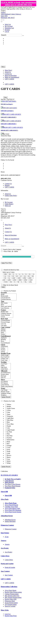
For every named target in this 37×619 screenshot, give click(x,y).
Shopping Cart (9, 28)
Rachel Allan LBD (10, 599)
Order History (9, 204)
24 (25, 276)
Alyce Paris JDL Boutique (13, 510)
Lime (8, 412)
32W (31, 280)
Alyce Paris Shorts (10, 590)
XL (26, 282)
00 (10, 274)
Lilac (8, 428)
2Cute (6, 537)
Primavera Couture (10, 529)
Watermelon (10, 440)
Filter (5, 97)
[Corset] (7, 317)
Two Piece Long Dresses (12, 484)
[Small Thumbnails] (1, 94)
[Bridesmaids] (8, 296)
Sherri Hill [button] (4, 491)
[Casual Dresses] (8, 298)
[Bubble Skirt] (7, 312)
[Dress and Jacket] (6, 306)
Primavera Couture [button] (7, 525)
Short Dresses (9, 482)
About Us (8, 194)
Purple (9, 426)
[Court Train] (5, 360)
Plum (8, 441)
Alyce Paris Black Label (12, 508)
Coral (8, 447)
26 (29, 276)
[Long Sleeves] (7, 385)
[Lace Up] (6, 324)
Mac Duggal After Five (12, 596)
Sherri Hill (8, 495)
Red (8, 443)
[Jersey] (4, 351)
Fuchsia (9, 438)
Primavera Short (10, 601)
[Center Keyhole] (7, 315)
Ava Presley (8, 552)
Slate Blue (10, 420)
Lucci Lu (7, 614)
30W (25, 280)
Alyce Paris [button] (4, 499)
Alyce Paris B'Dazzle (11, 505)
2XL (30, 282)
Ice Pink (9, 432)
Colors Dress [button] (5, 556)
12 (33, 274)
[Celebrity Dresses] (7, 313)
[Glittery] (3, 329)
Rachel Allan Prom (11, 616)
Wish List (8, 24)
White (9, 463)
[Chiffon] (4, 348)
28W (20, 280)
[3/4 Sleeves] (7, 383)
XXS (6, 282)
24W (9, 280)
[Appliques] (5, 338)
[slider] (32, 256)
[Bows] (5, 341)
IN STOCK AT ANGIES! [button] (9, 475)
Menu (3, 67)
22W (3, 280)
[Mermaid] (5, 376)
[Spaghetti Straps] (6, 393)
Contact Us (8, 183)
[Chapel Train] (5, 358)
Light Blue (10, 418)
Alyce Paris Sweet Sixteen (13, 512)
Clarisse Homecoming (12, 594)
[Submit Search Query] (23, 246)
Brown (9, 455)
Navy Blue (10, 424)
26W (14, 280)
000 (5, 274)
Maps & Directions (11, 235)
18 (13, 276)
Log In (7, 31)
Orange (9, 445)
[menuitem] (20, 24)
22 (21, 276)
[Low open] (6, 325)
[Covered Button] (6, 320)
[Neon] (3, 332)
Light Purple (11, 430)
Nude (8, 451)
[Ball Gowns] (6, 303)
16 (9, 276)
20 (17, 276)
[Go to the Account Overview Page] (1, 21)
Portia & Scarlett (10, 567)
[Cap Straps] (6, 390)
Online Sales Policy (11, 195)
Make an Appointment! (12, 239)
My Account (9, 26)
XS (11, 282)
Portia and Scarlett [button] (7, 563)
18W (24, 278)
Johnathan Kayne (10, 519)
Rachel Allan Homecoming (13, 592)
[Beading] (5, 339)
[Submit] (23, 35)
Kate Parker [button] (5, 533)
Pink (8, 434)
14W (13, 278)
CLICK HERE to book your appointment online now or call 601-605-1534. (18, 3)
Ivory (8, 449)
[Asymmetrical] (5, 357)
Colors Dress (9, 560)
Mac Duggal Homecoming (13, 597)
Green (9, 410)
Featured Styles (10, 488)
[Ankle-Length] (5, 355)
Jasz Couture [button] (5, 571)
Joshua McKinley (10, 521)
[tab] (18, 475)
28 (33, 276)
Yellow (9, 404)
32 (9, 278)
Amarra (7, 544)
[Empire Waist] (5, 374)
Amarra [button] (3, 540)
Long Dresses (9, 481)
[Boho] (6, 305)
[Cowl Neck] (6, 364)
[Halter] (6, 366)
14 (5, 276)
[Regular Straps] (6, 392)
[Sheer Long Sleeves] (7, 386)
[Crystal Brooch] (5, 343)
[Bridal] (8, 294)
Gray (8, 459)
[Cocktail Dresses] (8, 299)
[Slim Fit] (5, 378)
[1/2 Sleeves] (7, 381)
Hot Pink (9, 436)
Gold (8, 453)
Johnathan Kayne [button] (7, 516)
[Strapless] (6, 395)
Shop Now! (8, 224)
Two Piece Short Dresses (12, 486)
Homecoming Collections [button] (9, 586)
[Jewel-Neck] (6, 369)
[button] (8, 70)
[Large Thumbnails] (3, 94)
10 (29, 274)
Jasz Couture (9, 575)
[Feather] (4, 350)
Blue (8, 422)
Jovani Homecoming (11, 603)
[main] (18, 110)
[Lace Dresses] (6, 308)
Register (7, 30)
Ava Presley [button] (5, 548)
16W (19, 278)
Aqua (8, 414)
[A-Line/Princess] (5, 373)
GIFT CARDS (9, 84)
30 (5, 278)
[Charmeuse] (4, 346)
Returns (7, 185)
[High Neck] (6, 367)
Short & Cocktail (10, 606)
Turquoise (10, 416)
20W (30, 278)
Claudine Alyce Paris (11, 506)
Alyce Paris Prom (10, 503)
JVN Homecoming (11, 604)
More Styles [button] (5, 610)
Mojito (9, 406)
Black (8, 457)
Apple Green (11, 408)
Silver (8, 461)
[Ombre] (3, 334)
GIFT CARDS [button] (6, 579)
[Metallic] (3, 331)
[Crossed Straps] (6, 322)
